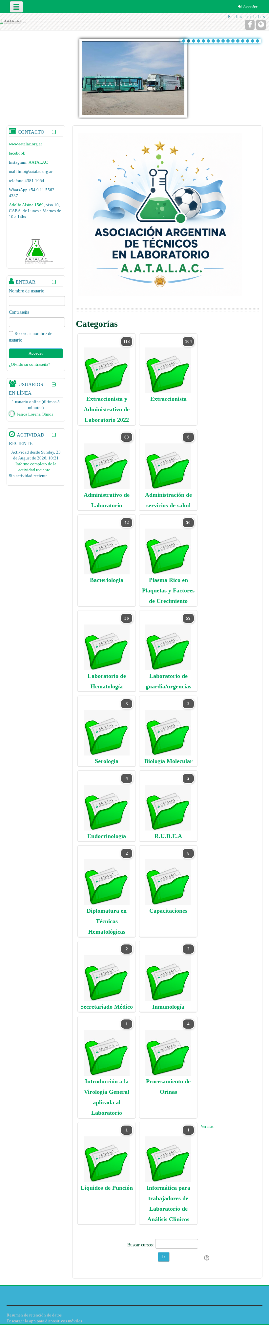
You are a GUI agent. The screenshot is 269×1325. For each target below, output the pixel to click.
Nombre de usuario (26, 291)
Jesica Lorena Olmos (35, 414)
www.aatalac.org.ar (25, 143)
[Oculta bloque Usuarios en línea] (54, 384)
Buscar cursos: (141, 1244)
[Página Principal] (13, 21)
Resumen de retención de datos (34, 1315)
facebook (17, 153)
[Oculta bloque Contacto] (54, 132)
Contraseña (19, 312)
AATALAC (38, 162)
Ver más (207, 1126)
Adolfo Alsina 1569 (26, 204)
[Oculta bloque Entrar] (54, 282)
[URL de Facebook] (250, 25)
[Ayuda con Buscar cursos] (207, 1258)
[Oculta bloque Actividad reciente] (54, 435)
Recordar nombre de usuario (30, 337)
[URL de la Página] (261, 25)
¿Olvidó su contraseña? (29, 364)
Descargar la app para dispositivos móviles (44, 1320)
